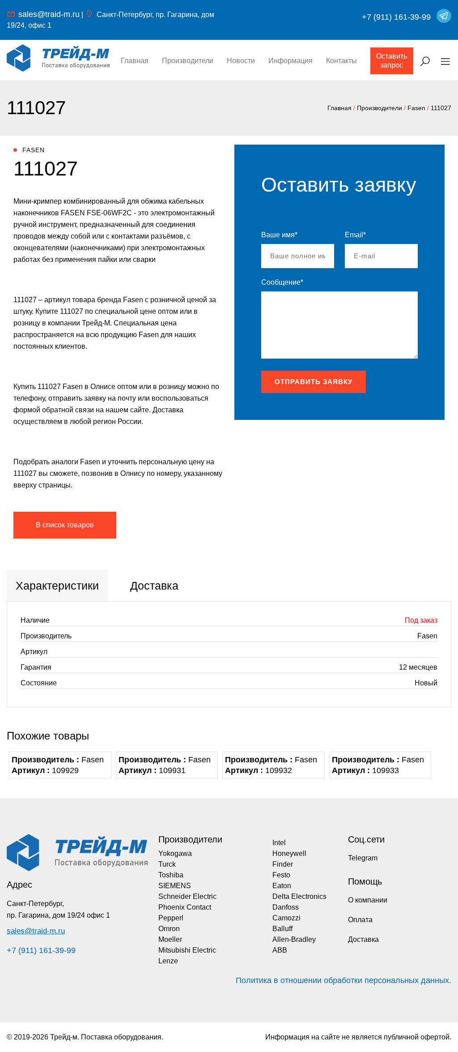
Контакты (341, 60)
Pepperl (170, 918)
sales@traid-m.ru (49, 14)
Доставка (363, 939)
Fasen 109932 (271, 765)
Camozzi (286, 918)
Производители (187, 60)
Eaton (281, 885)
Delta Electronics (299, 896)
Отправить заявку (313, 381)
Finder (282, 864)
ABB (279, 950)
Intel (279, 843)
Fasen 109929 (58, 765)
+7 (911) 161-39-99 (396, 17)
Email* (355, 235)
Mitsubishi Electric (187, 950)
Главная (134, 60)
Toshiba (170, 875)
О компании (367, 900)
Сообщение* (282, 282)
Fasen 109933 (378, 765)
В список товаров (65, 525)
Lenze (168, 961)
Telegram (362, 858)
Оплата (360, 920)
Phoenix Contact (184, 907)
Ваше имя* (279, 235)
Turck (167, 864)
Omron (169, 928)
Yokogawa (175, 853)
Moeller (170, 939)
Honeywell (289, 853)
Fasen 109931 (165, 765)
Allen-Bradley (294, 939)
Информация (290, 60)
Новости (241, 60)
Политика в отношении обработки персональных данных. (343, 980)
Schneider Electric (187, 896)
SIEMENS (174, 885)
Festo (281, 875)
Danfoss (285, 907)
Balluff (282, 928)
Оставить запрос (391, 60)
